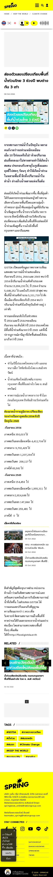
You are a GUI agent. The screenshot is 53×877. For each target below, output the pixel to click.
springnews (34, 851)
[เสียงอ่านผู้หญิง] (24, 23)
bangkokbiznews (37, 846)
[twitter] (13, 128)
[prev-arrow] (5, 663)
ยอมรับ (8, 853)
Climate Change (39, 14)
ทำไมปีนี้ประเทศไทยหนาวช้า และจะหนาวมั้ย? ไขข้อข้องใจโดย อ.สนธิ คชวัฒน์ (27, 368)
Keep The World (20, 14)
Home (6, 14)
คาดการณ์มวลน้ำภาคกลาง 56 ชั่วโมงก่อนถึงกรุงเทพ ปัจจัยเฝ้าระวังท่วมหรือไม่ (28, 400)
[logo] (10, 5)
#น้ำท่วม (11, 738)
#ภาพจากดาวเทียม (31, 732)
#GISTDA (11, 732)
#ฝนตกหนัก (26, 738)
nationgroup (35, 842)
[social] (22, 828)
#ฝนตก (10, 744)
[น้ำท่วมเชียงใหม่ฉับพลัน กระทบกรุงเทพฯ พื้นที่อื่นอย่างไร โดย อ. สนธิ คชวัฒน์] (26, 660)
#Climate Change (30, 744)
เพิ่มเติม (9, 847)
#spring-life (13, 757)
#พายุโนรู (30, 757)
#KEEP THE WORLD (17, 750)
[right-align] (42, 5)
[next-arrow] (47, 663)
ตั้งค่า (8, 859)
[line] (17, 128)
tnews (31, 855)
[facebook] (9, 128)
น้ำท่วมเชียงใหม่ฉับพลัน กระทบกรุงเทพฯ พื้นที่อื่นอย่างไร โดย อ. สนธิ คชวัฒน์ (27, 384)
